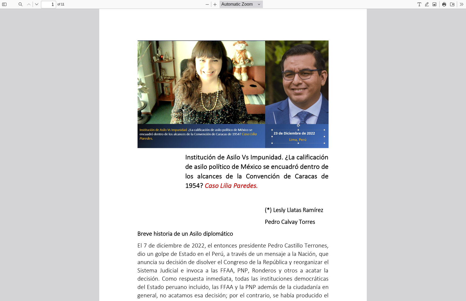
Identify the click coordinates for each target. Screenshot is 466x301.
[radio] (419, 4)
